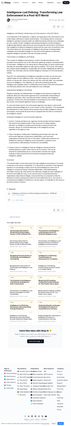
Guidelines (44, 419)
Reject (54, 423)
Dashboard (50, 2)
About (34, 2)
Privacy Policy (45, 423)
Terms (32, 419)
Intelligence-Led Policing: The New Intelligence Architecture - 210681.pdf (34, 193)
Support (26, 419)
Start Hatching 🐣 (34, 341)
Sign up (66, 2)
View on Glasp (20, 195)
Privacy (37, 419)
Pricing (40, 2)
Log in (58, 2)
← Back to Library (14, 217)
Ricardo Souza (22, 19)
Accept (61, 423)
